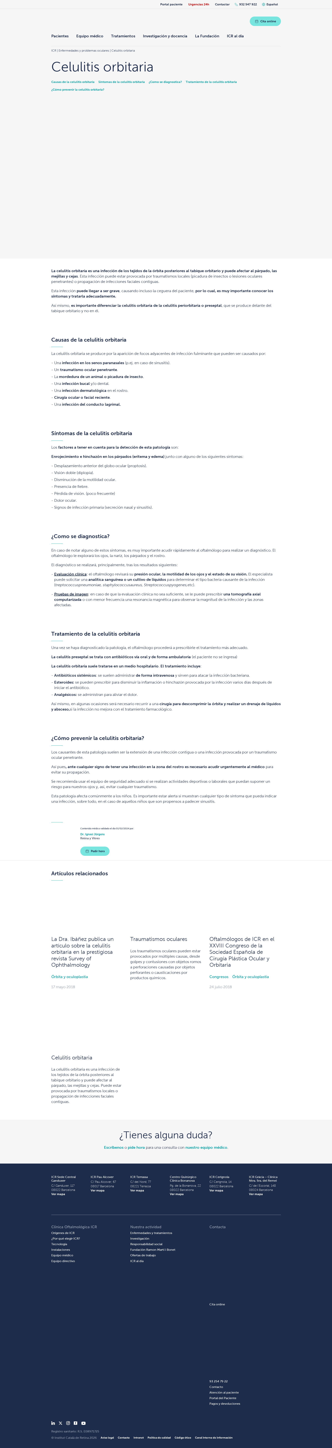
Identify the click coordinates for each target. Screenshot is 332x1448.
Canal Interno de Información (214, 1437)
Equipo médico (89, 36)
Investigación (139, 1238)
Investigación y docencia (165, 36)
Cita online (268, 21)
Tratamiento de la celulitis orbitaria (211, 82)
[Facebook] (75, 1423)
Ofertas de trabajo (143, 1255)
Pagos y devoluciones (224, 1403)
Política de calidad (159, 1437)
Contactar (222, 4)
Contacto (216, 1387)
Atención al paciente (224, 1392)
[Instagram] (68, 1423)
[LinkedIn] (53, 1423)
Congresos (218, 977)
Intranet (139, 1437)
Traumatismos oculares (158, 939)
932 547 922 (248, 4)
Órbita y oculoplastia (69, 977)
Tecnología (59, 1244)
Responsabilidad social (146, 1244)
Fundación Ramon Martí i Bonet (152, 1249)
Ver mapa (58, 1194)
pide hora (136, 1147)
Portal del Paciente (222, 1398)
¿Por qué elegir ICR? (65, 1238)
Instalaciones (60, 1249)
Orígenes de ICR (63, 1233)
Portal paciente (171, 4)
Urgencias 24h (198, 4)
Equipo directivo (63, 1261)
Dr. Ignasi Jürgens (92, 834)
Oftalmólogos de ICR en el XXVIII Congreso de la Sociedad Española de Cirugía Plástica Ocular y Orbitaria (241, 952)
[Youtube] (83, 1423)
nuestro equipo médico (206, 1147)
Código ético (183, 1437)
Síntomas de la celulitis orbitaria (121, 82)
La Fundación (207, 36)
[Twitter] (60, 1423)
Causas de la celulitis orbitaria (73, 82)
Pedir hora (98, 851)
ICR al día (235, 36)
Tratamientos (123, 36)
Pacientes (60, 36)
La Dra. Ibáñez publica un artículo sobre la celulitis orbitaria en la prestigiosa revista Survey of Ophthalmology (82, 952)
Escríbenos (114, 1147)
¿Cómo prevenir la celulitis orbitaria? (77, 89)
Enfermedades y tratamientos (151, 1233)
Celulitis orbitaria (71, 1058)
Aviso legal (107, 1437)
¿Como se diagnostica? (165, 82)
